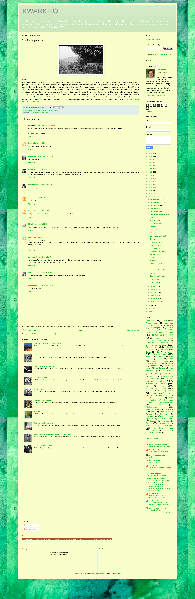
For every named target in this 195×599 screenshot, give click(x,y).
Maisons (153, 376)
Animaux (169, 323)
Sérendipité (154, 233)
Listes (156, 374)
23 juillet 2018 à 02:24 (38, 143)
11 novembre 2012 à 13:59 (45, 125)
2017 (151, 181)
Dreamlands (153, 466)
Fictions (159, 359)
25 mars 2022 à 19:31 (47, 169)
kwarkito (162, 69)
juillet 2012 (154, 283)
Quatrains (149, 416)
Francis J (31, 211)
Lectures (168, 370)
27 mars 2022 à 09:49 (44, 272)
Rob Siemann (33, 169)
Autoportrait (165, 330)
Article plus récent (29, 330)
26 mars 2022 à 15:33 (40, 237)
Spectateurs (164, 421)
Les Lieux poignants (157, 211)
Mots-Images (155, 378)
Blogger (118, 573)
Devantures (151, 347)
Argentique (31, 110)
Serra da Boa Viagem (155, 510)
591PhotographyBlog (156, 455)
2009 (151, 311)
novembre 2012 (156, 202)
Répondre (31, 136)
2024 (151, 160)
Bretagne (169, 338)
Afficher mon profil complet (155, 95)
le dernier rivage (156, 224)
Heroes (152, 273)
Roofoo (103, 573)
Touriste (153, 239)
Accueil (80, 330)
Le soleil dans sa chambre (159, 214)
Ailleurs (164, 320)
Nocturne (162, 386)
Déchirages (164, 343)
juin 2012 (153, 286)
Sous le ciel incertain (41, 378)
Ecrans (148, 352)
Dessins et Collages (156, 345)
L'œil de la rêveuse (40, 355)
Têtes (148, 425)
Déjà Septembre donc (158, 276)
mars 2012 (154, 295)
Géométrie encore (156, 248)
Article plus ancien (132, 330)
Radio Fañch (153, 494)
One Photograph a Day (157, 508)
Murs (162, 381)
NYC (160, 391)
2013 (151, 194)
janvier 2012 (155, 301)
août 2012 (154, 280)
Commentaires (30, 529)
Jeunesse (154, 366)
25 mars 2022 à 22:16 (43, 211)
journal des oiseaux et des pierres (159, 446)
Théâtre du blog (154, 473)
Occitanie (154, 393)
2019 (151, 175)
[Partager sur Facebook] (60, 107)
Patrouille (37, 412)
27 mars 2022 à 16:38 (46, 285)
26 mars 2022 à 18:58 (43, 257)
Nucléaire (149, 391)
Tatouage (168, 423)
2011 (150, 305)
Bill (29, 224)
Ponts (153, 412)
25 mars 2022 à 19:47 (40, 198)
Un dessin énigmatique (158, 251)
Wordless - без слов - (155, 462)
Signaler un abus (153, 438)
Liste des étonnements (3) (43, 400)
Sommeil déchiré (156, 264)
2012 (151, 197)
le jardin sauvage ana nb (157, 444)
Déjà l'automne (155, 230)
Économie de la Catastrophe (44, 366)
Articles (28, 525)
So (29, 143)
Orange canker (163, 395)
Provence (163, 414)
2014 (151, 190)
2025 (151, 156)
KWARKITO (40, 11)
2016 (151, 184)
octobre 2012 (155, 205)
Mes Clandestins (166, 376)
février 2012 (154, 298)
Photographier (152, 407)
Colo (29, 237)
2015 (151, 187)
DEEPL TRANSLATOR (161, 54)
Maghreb (169, 374)
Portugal (149, 414)
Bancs (148, 332)
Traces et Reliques (164, 425)
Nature (149, 386)
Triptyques (154, 430)
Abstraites (150, 320)
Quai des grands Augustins (43, 423)
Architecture (168, 325)
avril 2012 (154, 292)
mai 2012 (154, 289)
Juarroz (166, 366)
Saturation (153, 260)
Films (170, 359)
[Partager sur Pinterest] (63, 107)
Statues (149, 423)
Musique (163, 384)
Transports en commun (162, 428)
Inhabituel (153, 227)
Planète (169, 409)
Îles (163, 363)
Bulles (152, 340)
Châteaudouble (53, 110)
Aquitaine (155, 325)
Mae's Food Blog (154, 450)
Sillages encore (155, 254)
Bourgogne (157, 338)
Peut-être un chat (156, 242)
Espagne (149, 356)
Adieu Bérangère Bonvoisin (157, 475)
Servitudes (168, 418)
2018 (151, 178)
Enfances (169, 352)
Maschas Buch (154, 460)
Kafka (148, 368)
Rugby (156, 419)
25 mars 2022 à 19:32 (47, 184)
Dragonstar (32, 156)
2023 (151, 163)
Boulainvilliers (38, 389)
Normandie (150, 388)
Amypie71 (31, 272)
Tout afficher (169, 513)
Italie (171, 363)
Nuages (163, 388)
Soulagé (153, 421)
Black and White (41, 110)
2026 (151, 153)
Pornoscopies (164, 412)
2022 (151, 166)
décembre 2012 (156, 199)
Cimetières (150, 343)
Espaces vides (159, 354)
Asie (155, 330)
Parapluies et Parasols (154, 398)
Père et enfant (155, 220)
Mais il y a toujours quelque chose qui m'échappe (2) (52, 434)
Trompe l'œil (168, 430)
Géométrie (154, 361)
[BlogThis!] (56, 107)
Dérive (152, 257)
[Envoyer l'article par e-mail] (50, 107)
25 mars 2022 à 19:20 (45, 156)
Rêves (160, 416)
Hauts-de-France (151, 363)
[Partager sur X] (58, 107)
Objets (170, 391)
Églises (157, 352)
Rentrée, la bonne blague (159, 270)
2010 (151, 308)
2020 (151, 172)
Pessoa (160, 405)
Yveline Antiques (155, 432)
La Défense (160, 368)
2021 (151, 169)
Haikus (166, 361)
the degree (151, 457)
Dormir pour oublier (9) (158, 236)
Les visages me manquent (43, 446)
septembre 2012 (156, 209)
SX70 (159, 423)
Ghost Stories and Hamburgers (158, 452)
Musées (149, 384)
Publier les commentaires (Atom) (44, 334)
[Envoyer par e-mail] (54, 107)
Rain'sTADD (35, 102)
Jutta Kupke (32, 285)
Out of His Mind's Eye (156, 478)
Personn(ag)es (166, 402)
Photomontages (152, 409)
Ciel (151, 217)
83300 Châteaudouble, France (39, 113)
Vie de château (155, 267)
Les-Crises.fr (153, 501)
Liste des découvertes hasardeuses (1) (48, 344)
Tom (29, 198)
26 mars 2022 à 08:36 (39, 224)
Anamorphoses (151, 323)
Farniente (160, 356)
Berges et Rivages (164, 332)
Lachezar (31, 257)
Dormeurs (164, 349)
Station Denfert (155, 245)
